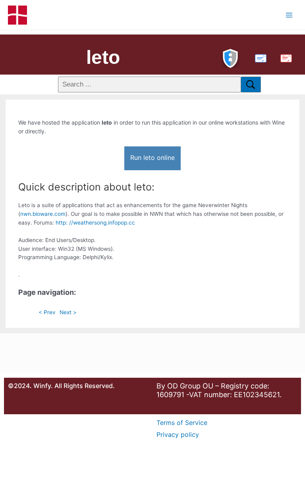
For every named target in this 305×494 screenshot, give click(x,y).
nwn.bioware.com (43, 214)
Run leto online (152, 157)
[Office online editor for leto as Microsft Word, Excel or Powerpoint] (259, 57)
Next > (68, 312)
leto (103, 57)
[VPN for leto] (230, 57)
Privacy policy (177, 434)
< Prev (47, 312)
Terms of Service (181, 423)
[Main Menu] (289, 15)
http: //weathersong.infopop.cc (95, 222)
